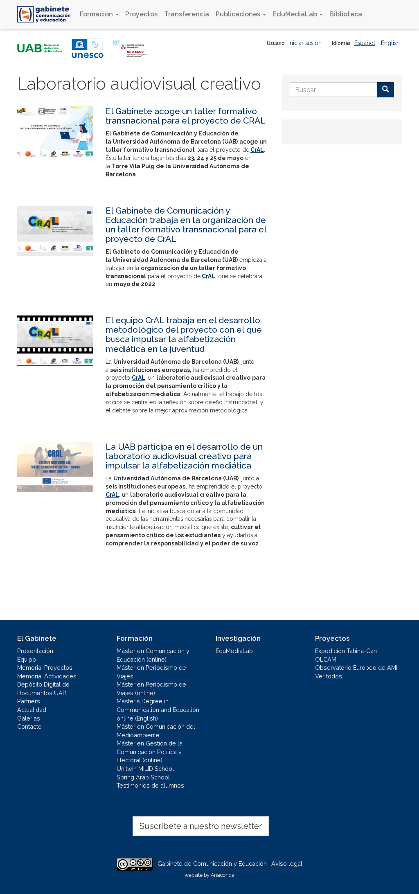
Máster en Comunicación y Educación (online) (153, 655)
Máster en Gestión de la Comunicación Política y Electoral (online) (149, 751)
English (390, 43)
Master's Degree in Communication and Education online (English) (158, 709)
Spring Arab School (143, 777)
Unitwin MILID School (145, 768)
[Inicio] (47, 14)
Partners (28, 701)
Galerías (28, 718)
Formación (97, 14)
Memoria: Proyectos (44, 667)
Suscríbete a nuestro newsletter (201, 826)
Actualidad (31, 709)
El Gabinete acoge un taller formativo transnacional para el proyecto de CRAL (186, 116)
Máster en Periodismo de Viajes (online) (151, 688)
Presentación (35, 650)
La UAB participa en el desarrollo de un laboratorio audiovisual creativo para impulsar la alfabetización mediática (184, 456)
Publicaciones (239, 14)
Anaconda (222, 875)
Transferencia (186, 14)
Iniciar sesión (305, 43)
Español (364, 43)
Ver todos (328, 676)
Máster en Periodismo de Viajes (151, 672)
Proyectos (141, 14)
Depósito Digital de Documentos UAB (43, 688)
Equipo (26, 659)
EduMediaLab (296, 14)
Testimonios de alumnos (150, 785)
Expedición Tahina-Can (346, 650)
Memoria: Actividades (47, 676)
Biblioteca (345, 14)
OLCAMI (326, 659)
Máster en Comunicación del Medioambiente (156, 731)
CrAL (257, 149)
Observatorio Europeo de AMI (356, 667)
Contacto (29, 726)
